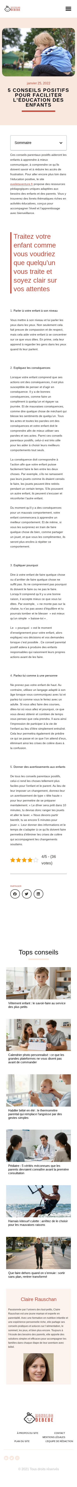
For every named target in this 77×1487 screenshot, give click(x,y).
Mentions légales (54, 1437)
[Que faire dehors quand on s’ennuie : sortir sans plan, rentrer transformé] (38, 1253)
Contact (59, 1433)
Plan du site (22, 1441)
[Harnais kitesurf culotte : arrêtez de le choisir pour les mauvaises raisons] (38, 1201)
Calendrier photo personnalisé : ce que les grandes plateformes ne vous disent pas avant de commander (36, 1058)
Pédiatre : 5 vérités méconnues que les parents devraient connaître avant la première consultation (38, 1169)
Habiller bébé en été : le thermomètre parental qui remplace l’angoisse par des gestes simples (35, 1114)
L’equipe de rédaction (59, 1441)
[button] (68, 8)
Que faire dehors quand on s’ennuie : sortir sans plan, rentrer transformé (36, 1274)
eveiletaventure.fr (21, 184)
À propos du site (27, 1433)
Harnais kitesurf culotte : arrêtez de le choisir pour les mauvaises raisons (38, 1222)
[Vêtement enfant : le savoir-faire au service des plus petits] (38, 983)
